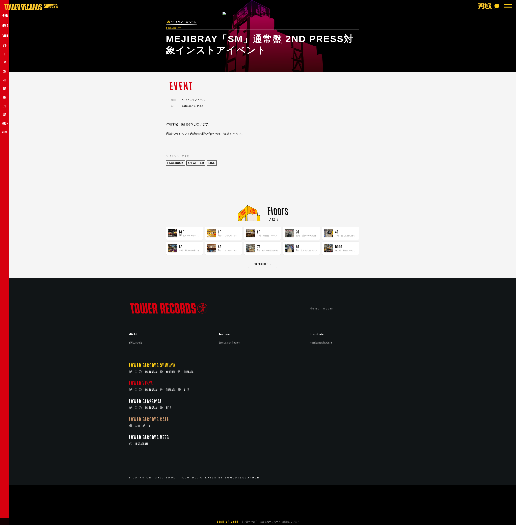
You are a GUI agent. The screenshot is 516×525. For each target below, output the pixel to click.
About (328, 308)
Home (315, 308)
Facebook (175, 163)
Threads (189, 371)
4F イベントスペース (183, 22)
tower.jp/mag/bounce (229, 342)
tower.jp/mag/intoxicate (321, 342)
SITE (186, 390)
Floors (278, 210)
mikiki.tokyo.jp (135, 342)
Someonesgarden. (243, 478)
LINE (211, 163)
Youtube (171, 371)
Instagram (151, 371)
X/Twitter (196, 163)
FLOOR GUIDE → (262, 263)
